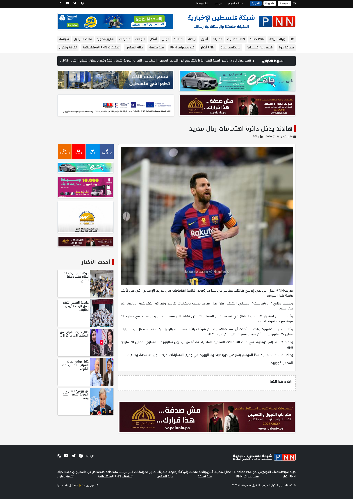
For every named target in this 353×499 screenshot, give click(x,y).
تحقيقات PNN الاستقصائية (101, 47)
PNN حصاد (257, 39)
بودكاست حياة (230, 47)
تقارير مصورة (105, 39)
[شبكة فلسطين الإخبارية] (241, 20)
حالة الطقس (134, 47)
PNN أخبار (207, 47)
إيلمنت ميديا (64, 485)
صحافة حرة (286, 47)
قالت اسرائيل (83, 39)
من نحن (218, 3)
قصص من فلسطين (260, 47)
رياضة (192, 39)
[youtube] (67, 4)
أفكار (153, 39)
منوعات (140, 39)
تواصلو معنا (202, 3)
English (269, 3)
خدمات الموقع (235, 3)
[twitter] (75, 4)
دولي (165, 39)
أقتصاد (178, 39)
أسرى (204, 39)
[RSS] (60, 4)
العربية (256, 3)
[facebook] (82, 4)
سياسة (64, 39)
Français (284, 3)
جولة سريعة (277, 39)
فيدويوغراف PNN (182, 47)
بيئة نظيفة (156, 47)
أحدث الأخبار (95, 262)
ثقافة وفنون (68, 47)
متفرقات (125, 39)
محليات (217, 39)
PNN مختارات (236, 39)
